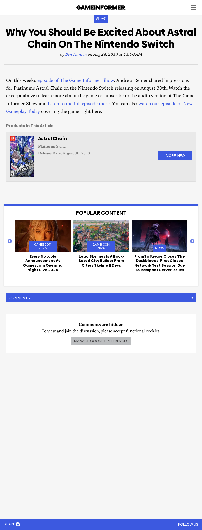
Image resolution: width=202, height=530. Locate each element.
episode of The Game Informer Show (75, 80)
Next (192, 241)
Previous (9, 241)
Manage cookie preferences (101, 340)
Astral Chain (52, 139)
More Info (175, 155)
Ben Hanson (76, 55)
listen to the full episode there (79, 104)
